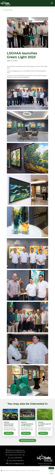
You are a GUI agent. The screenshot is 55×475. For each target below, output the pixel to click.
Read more (9, 433)
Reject (51, 470)
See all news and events (27, 440)
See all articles (8, 10)
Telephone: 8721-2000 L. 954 (16, 455)
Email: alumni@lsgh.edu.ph (16, 463)
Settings (51, 473)
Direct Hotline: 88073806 (16, 460)
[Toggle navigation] (52, 3)
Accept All (51, 468)
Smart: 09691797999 (16, 457)
